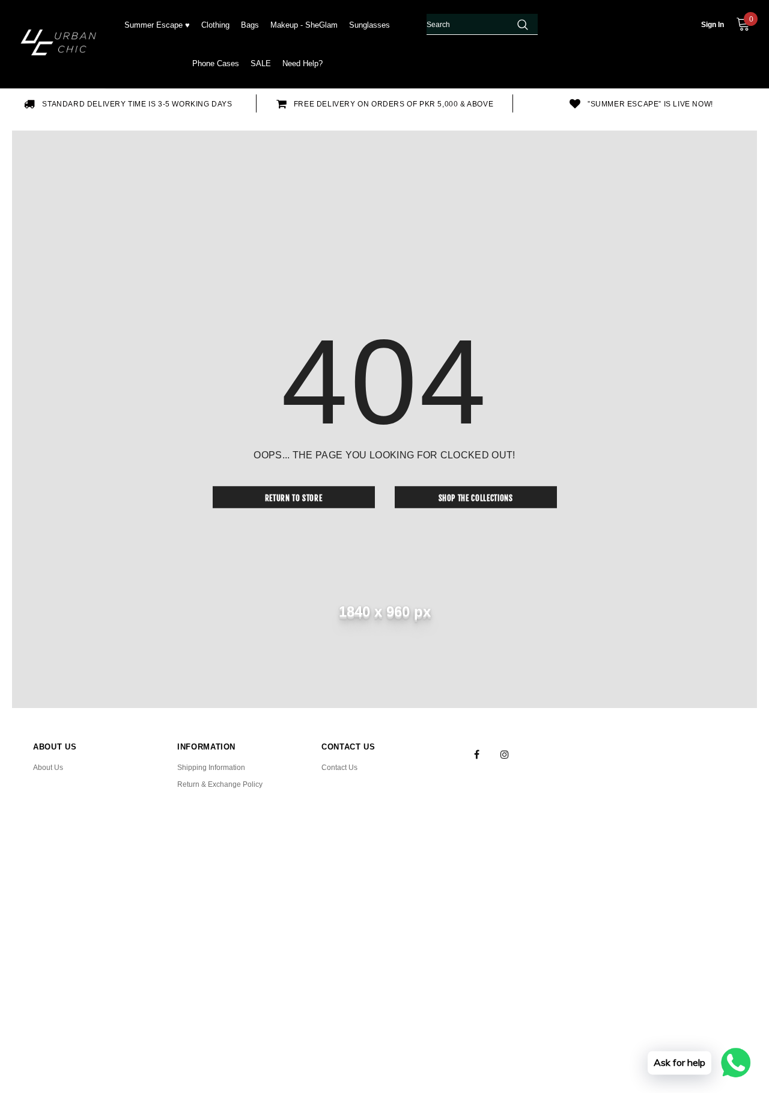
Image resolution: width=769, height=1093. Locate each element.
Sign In (712, 24)
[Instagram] (504, 754)
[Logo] (60, 44)
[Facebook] (476, 754)
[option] (128, 103)
